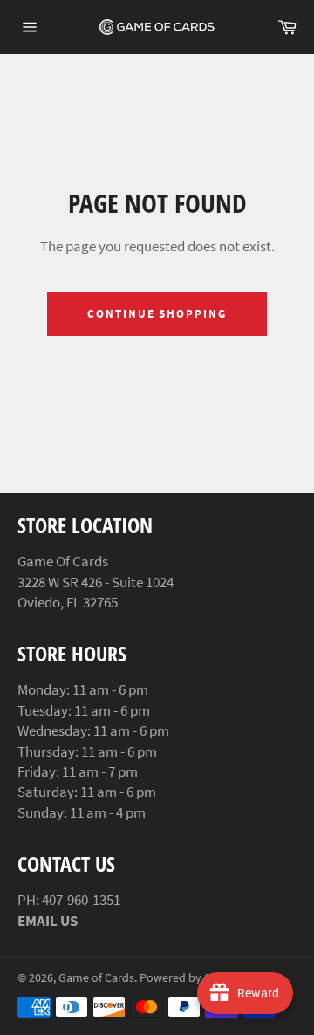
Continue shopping (157, 313)
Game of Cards (96, 977)
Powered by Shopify (191, 977)
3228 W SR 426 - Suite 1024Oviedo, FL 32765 (95, 592)
